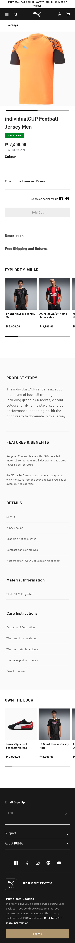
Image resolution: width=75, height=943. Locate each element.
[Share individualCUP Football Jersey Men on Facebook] (61, 199)
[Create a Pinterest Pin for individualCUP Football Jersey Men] (67, 199)
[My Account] (59, 14)
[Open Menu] (8, 14)
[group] (21, 301)
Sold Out (37, 212)
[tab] (21, 110)
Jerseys (13, 25)
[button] (8, 14)
